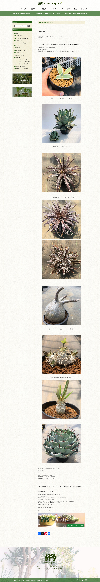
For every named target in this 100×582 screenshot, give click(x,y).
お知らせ (43, 9)
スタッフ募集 (19, 40)
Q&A (68, 9)
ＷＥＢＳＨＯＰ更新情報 (22, 68)
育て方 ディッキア (25, 61)
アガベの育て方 (20, 33)
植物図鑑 (18, 57)
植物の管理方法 (20, 55)
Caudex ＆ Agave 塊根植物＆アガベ (23, 13)
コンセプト (24, 9)
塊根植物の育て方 (20, 50)
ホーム (14, 9)
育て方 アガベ (24, 59)
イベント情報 (19, 35)
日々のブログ (41, 26)
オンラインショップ (56, 9)
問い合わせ (84, 9)
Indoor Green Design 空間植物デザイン (75, 13)
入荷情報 (18, 47)
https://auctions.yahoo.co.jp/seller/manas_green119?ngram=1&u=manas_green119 (58, 44)
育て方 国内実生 (20, 66)
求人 (75, 9)
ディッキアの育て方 (21, 43)
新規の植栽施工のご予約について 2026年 (38, 580)
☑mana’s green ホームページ (45, 507)
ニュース (18, 45)
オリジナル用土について (22, 38)
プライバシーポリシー (42, 566)
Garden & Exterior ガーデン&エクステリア (49, 13)
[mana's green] (50, 4)
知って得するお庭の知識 (22, 64)
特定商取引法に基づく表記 (56, 566)
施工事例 (34, 9)
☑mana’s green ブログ (44, 511)
